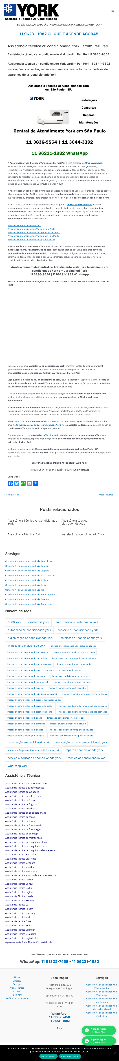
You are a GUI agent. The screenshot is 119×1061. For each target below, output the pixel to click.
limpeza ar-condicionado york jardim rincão (74, 652)
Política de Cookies (70, 1056)
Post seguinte (107, 495)
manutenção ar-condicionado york (28, 742)
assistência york (38, 622)
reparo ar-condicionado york (84, 750)
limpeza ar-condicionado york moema (63, 670)
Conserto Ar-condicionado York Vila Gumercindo (29, 604)
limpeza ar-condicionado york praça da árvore (71, 735)
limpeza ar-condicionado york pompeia (25, 735)
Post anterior (11, 495)
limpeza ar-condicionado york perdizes (65, 718)
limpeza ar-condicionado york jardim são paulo (29, 664)
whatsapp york (18, 765)
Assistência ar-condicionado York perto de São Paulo (34, 232)
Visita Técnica (17, 988)
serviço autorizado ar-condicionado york (34, 758)
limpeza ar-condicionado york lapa (23, 670)
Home (17, 977)
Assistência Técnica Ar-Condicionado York (32, 522)
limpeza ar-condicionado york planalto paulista (70, 729)
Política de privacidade (17, 998)
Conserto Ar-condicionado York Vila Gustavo (27, 599)
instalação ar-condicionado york (81, 638)
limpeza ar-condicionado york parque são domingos (82, 712)
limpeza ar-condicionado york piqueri (68, 723)
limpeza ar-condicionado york (26, 645)
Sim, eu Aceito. (48, 1056)
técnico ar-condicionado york (87, 758)
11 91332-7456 (54, 961)
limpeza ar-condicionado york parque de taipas (29, 706)
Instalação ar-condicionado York (83, 534)
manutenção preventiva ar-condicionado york (33, 750)
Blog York (17, 995)
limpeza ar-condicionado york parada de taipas (84, 694)
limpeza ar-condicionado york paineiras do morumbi (32, 694)
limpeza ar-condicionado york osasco (25, 688)
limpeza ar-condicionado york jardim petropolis (73, 646)
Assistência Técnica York (45, 435)
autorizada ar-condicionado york (77, 622)
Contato (17, 991)
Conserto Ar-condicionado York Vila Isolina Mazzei (30, 575)
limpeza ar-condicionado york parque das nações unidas (34, 700)
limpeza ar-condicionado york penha (24, 718)
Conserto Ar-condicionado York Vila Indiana (26, 585)
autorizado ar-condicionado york (29, 630)
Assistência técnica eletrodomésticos (74, 522)
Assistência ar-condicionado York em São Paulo (31, 229)
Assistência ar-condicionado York (24, 225)
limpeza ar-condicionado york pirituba (25, 729)
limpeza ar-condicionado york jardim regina (27, 652)
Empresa (17, 981)
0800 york (14, 622)
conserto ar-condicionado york (77, 630)
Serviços (17, 984)
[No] (115, 1052)
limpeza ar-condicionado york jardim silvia (27, 658)
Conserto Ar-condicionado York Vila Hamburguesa (30, 594)
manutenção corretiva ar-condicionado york (81, 742)
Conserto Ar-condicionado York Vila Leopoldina (28, 561)
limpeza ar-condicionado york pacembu (67, 688)
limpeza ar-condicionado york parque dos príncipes (82, 706)
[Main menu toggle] (113, 11)
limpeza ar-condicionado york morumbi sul (27, 682)
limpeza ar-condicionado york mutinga (71, 682)
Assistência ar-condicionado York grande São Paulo (33, 236)
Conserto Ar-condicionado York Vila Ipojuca (26, 580)
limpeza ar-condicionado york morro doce (27, 676)
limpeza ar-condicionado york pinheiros (26, 723)
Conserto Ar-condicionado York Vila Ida (24, 590)
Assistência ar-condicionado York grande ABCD (31, 239)
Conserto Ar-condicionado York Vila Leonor (26, 566)
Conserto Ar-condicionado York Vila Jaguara (27, 570)
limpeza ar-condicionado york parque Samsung (29, 712)
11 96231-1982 (85, 961)
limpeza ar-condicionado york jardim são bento (74, 658)
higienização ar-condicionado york (30, 638)
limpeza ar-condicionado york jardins (74, 664)
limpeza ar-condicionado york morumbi (71, 676)
